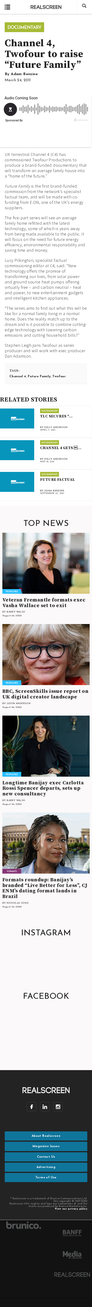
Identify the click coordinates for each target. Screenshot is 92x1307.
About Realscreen (46, 1135)
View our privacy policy (71, 1209)
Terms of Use (46, 1177)
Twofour (59, 376)
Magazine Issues (46, 1146)
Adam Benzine (24, 74)
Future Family (39, 376)
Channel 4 (17, 376)
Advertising (46, 1167)
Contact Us (46, 1156)
